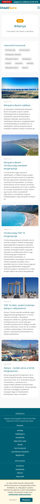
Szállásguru (20, 434)
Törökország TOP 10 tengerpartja (14, 234)
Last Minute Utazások (20, 451)
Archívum (20, 466)
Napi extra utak (20, 441)
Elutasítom (13, 500)
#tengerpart (26, 59)
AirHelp (20, 430)
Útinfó (20, 444)
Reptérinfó (20, 455)
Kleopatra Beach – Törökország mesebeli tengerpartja (15, 165)
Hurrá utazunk (20, 448)
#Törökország (10, 50)
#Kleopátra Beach (12, 68)
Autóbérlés (20, 437)
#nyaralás (18, 63)
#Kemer (25, 68)
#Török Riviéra (24, 50)
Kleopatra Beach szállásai (17, 105)
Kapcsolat (20, 476)
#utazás (8, 63)
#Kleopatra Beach (12, 59)
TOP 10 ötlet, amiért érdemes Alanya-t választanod (19, 307)
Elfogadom (26, 500)
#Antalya (30, 63)
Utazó (8, 8)
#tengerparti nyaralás (13, 55)
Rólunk (20, 473)
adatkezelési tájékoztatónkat (20, 494)
